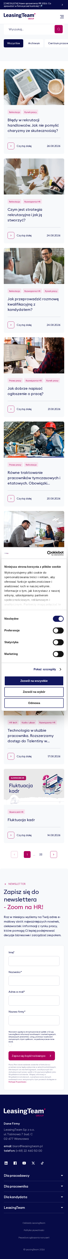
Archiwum (34, 43)
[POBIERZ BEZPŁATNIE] (62, 5)
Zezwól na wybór (34, 692)
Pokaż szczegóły (45, 669)
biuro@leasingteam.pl (27, 1146)
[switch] (58, 630)
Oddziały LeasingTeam (34, 1222)
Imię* (11, 952)
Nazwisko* (15, 972)
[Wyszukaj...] (59, 29)
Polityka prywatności (34, 1230)
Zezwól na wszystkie (34, 680)
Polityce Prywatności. (17, 1082)
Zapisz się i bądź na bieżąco (29, 1056)
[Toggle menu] (62, 16)
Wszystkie (13, 43)
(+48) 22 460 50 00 (29, 1150)
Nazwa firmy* (17, 1011)
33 (40, 854)
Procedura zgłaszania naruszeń (34, 1237)
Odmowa (34, 703)
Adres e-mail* (16, 991)
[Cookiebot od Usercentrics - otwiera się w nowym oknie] (48, 553)
